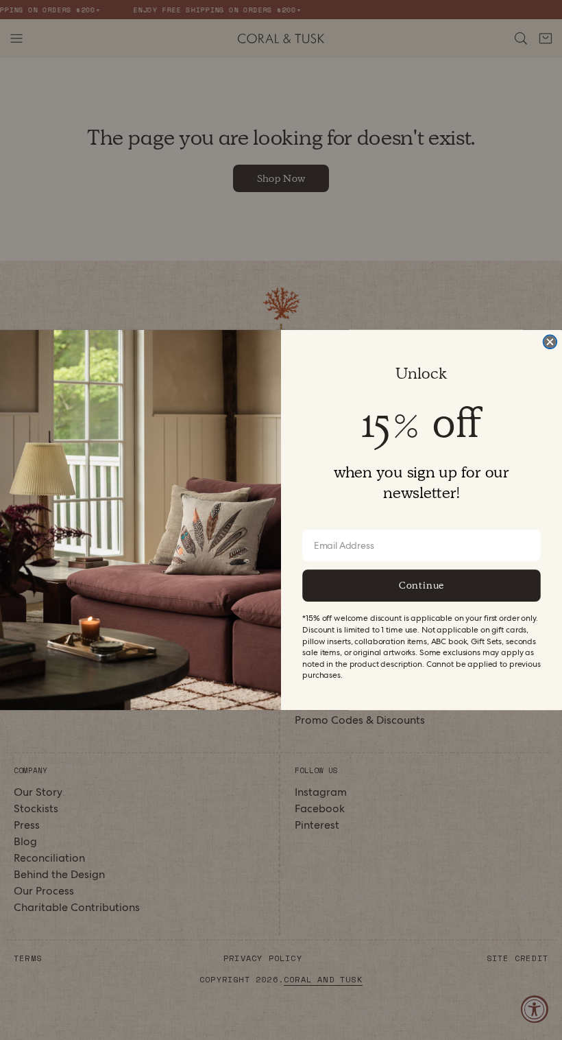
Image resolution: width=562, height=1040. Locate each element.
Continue (421, 585)
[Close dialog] (550, 342)
